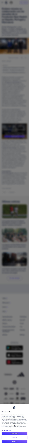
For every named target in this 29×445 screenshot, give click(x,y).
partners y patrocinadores (15, 425)
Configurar (14, 437)
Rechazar (14, 441)
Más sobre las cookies (6, 430)
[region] (14, 424)
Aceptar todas (14, 433)
